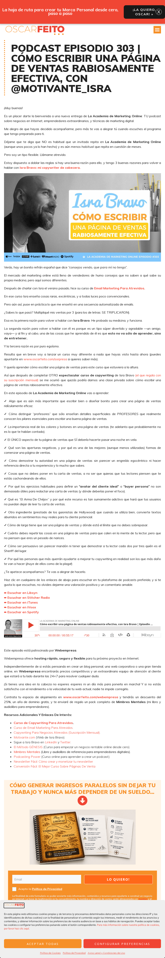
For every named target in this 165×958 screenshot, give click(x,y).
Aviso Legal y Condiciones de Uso (106, 952)
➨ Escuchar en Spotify (21, 612)
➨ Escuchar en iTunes (21, 602)
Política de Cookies (50, 952)
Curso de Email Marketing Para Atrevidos (43, 728)
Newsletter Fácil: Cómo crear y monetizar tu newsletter (53, 761)
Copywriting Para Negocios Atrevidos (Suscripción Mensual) (57, 732)
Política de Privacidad (74, 952)
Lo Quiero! (118, 879)
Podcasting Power (27, 757)
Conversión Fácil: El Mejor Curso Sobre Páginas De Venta (54, 766)
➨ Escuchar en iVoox (20, 607)
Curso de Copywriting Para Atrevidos (43, 723)
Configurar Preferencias (122, 944)
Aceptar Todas (43, 944)
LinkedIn (51, 742)
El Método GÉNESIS (28, 747)
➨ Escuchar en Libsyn (20, 593)
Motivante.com (24, 737)
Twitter (65, 742)
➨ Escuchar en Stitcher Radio (27, 598)
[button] (157, 30)
